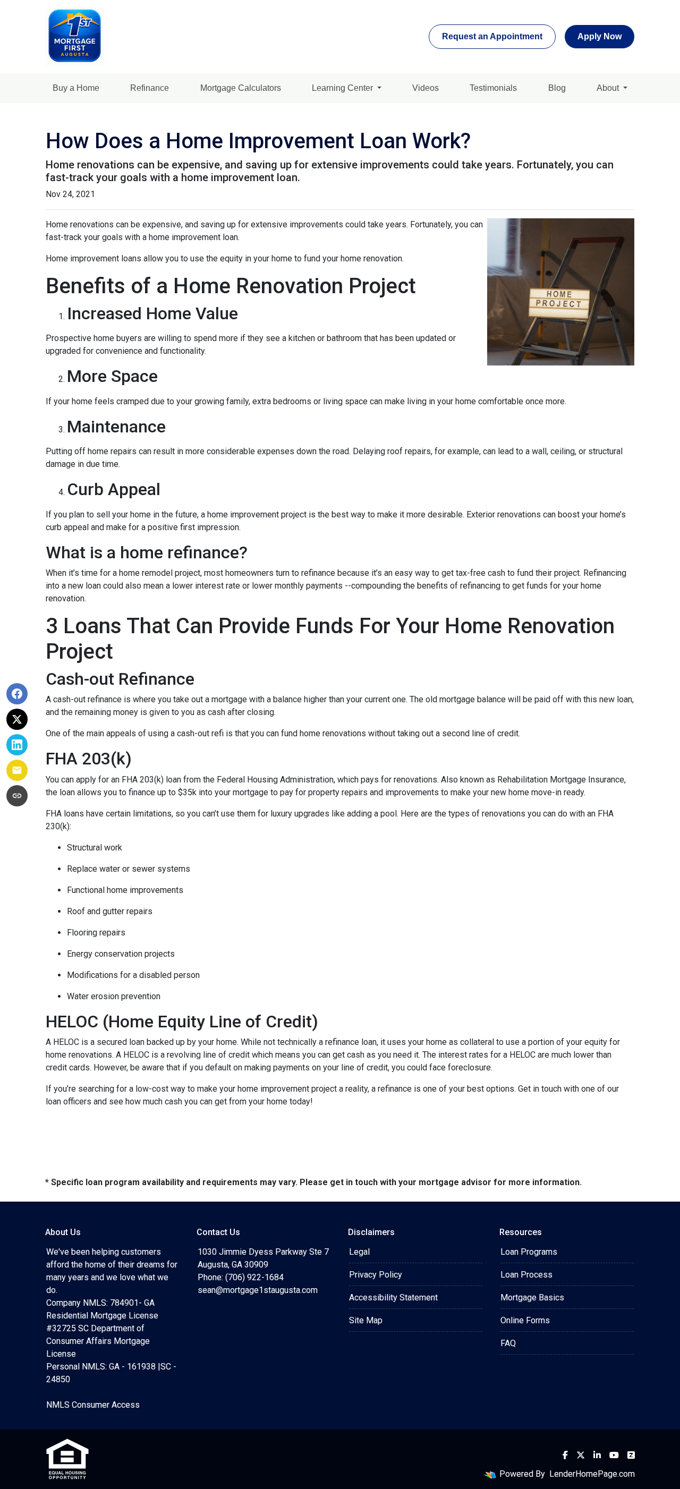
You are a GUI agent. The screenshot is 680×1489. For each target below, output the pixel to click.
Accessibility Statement (393, 1297)
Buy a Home (76, 87)
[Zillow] (631, 1455)
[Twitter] (580, 1455)
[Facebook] (565, 1455)
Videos (425, 87)
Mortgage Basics (532, 1297)
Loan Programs (528, 1252)
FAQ (508, 1343)
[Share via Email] (17, 770)
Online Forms (525, 1320)
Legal (359, 1252)
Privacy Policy (375, 1275)
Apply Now (599, 36)
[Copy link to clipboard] (17, 795)
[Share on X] (17, 719)
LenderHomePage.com (592, 1474)
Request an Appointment (492, 36)
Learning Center (343, 87)
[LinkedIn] (597, 1455)
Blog (557, 87)
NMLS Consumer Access (93, 1405)
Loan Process (526, 1275)
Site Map (365, 1320)
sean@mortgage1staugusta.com (258, 1290)
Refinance (149, 87)
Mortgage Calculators (240, 87)
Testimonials (493, 87)
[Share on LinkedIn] (17, 744)
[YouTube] (614, 1455)
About (609, 87)
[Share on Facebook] (17, 693)
